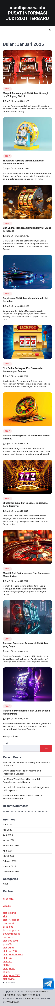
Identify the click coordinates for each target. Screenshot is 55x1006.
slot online (9, 979)
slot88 (6, 965)
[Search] (50, 30)
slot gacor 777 (11, 975)
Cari (5, 743)
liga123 (6, 972)
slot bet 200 (10, 951)
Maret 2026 (9, 840)
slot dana (8, 947)
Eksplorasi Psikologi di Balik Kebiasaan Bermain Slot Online (23, 162)
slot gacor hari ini (13, 954)
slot (5, 916)
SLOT (7, 88)
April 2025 (8, 850)
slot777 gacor (11, 920)
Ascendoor (32, 998)
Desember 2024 (11, 871)
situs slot (8, 926)
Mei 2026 (7, 829)
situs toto (8, 899)
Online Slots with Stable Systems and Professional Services (22, 772)
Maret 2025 (8, 856)
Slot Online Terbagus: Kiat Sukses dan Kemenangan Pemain (23, 370)
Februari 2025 (10, 861)
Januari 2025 (9, 866)
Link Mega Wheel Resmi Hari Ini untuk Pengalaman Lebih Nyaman (21, 781)
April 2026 (8, 835)
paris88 (7, 944)
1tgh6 (7, 101)
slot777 (7, 961)
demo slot (9, 937)
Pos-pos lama (11, 736)
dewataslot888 (11, 933)
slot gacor (9, 968)
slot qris (7, 958)
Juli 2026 (7, 824)
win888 (7, 906)
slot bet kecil (10, 940)
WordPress (12, 1002)
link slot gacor (11, 930)
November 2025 (11, 845)
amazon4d (9, 923)
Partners (10, 982)
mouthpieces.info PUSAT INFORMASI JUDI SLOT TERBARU (27, 13)
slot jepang (9, 913)
